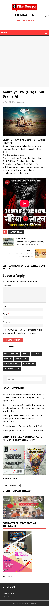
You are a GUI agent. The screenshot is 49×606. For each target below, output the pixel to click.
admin (21, 102)
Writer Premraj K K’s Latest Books (28, 426)
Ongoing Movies (11, 364)
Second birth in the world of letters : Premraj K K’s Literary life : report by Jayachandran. (23, 397)
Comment (7, 285)
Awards (7, 359)
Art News (36, 354)
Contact (6, 596)
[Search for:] (24, 379)
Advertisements (11, 354)
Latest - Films (16, 232)
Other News (28, 364)
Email (5, 314)
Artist (26, 354)
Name (6, 306)
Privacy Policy (8, 593)
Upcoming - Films (12, 369)
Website (6, 322)
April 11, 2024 (10, 102)
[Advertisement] (24, 61)
